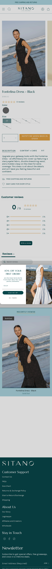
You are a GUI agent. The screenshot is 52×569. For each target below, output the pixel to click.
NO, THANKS (13, 298)
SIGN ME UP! (13, 293)
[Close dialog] (50, 267)
